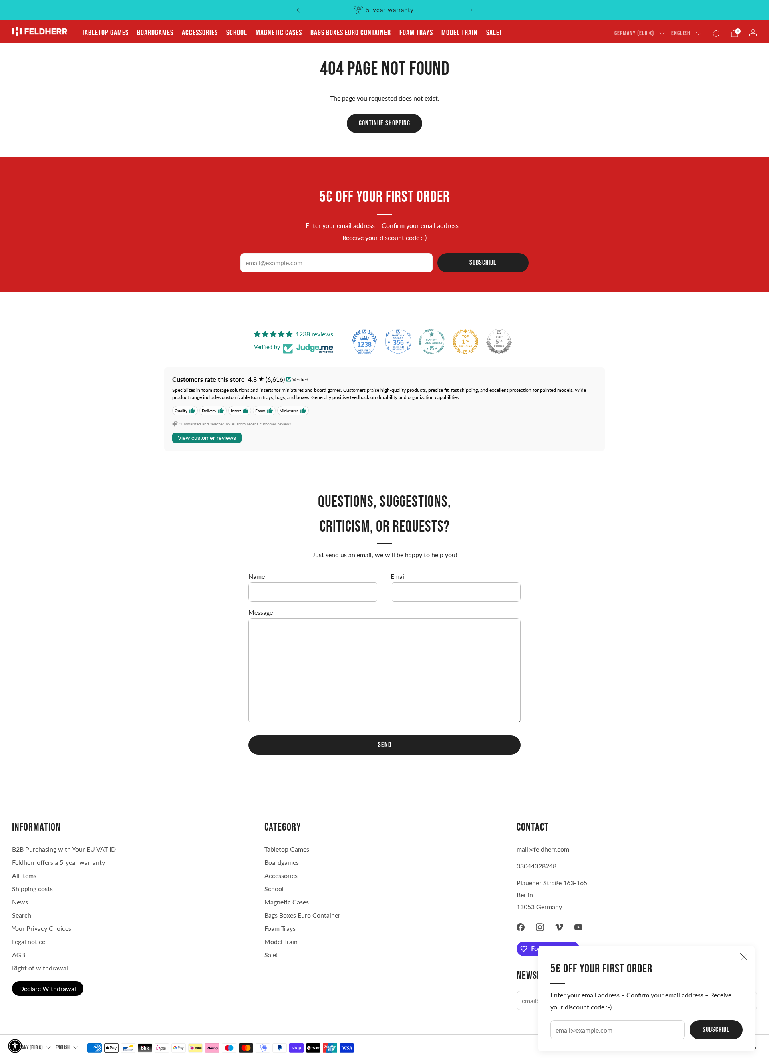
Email (398, 576)
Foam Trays (416, 33)
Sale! (493, 33)
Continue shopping (384, 123)
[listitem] (384, 10)
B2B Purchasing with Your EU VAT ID (64, 849)
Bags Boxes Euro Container (302, 915)
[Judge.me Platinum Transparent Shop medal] (432, 341)
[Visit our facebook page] (520, 927)
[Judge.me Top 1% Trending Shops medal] (465, 341)
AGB (18, 954)
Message (260, 612)
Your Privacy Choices (41, 928)
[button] (15, 1046)
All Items (24, 875)
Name (256, 576)
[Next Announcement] (471, 10)
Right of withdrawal (40, 968)
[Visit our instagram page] (540, 927)
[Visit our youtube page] (578, 927)
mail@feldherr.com (543, 849)
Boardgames (155, 33)
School (236, 33)
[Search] (716, 34)
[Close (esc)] (744, 957)
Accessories (200, 33)
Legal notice (28, 941)
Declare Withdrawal (47, 988)
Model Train (459, 33)
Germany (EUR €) (634, 33)
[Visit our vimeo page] (559, 927)
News (20, 902)
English (680, 33)
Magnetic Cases (279, 33)
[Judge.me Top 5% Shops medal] (499, 341)
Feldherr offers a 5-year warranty (58, 862)
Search (21, 915)
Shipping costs (32, 888)
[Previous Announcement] (298, 10)
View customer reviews (207, 438)
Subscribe (716, 1029)
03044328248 (536, 866)
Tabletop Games (105, 33)
